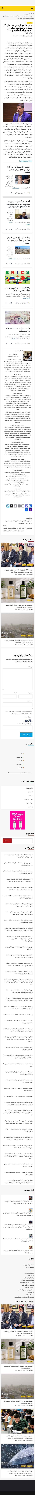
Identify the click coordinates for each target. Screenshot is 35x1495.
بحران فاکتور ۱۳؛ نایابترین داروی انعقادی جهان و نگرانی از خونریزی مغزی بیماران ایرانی (17, 1214)
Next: (17, 528)
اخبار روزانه (29, 23)
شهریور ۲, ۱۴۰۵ (21, 574)
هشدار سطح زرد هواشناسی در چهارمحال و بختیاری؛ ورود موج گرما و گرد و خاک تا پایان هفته (17, 1146)
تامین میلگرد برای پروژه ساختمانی (24, 1296)
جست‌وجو (30, 833)
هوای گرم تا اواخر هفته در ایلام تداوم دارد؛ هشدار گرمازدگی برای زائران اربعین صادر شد (19, 991)
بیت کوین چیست (29, 1294)
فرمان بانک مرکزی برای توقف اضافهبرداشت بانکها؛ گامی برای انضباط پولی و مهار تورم (18, 972)
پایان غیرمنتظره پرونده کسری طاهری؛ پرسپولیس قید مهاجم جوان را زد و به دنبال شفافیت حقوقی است (18, 1122)
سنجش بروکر (30, 1267)
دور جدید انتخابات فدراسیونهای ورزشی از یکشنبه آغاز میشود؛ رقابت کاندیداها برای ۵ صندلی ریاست (17, 1138)
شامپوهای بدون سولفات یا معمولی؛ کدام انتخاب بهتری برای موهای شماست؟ (19, 606)
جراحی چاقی (30, 1275)
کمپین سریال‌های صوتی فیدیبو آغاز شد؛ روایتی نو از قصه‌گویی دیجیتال (18, 1048)
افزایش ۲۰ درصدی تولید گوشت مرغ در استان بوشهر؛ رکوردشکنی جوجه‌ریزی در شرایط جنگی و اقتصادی (18, 929)
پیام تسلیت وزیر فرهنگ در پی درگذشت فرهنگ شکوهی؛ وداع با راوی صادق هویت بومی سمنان (19, 964)
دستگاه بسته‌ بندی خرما (27, 1282)
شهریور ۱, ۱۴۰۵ (21, 609)
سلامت (30, 795)
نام (15, 693)
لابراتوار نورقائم (29, 1287)
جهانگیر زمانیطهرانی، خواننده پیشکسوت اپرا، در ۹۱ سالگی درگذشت (19, 1130)
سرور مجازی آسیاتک (28, 1284)
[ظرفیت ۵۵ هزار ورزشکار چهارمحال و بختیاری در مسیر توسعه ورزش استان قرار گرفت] (17, 555)
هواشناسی (23, 635)
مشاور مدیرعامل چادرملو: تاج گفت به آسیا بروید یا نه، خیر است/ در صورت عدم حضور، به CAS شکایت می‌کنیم (17, 1039)
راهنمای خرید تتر (29, 1277)
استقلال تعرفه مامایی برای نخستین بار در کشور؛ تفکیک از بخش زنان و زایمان (17, 1239)
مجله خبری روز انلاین (25, 160)
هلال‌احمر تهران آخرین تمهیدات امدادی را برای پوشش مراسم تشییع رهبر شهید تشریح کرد (18, 1202)
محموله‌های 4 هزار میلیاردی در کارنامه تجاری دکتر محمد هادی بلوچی (19, 1081)
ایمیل (30, 693)
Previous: (18, 521)
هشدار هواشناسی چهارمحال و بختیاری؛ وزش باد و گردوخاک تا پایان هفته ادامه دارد (19, 956)
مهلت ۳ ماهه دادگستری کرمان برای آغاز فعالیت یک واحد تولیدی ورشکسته (18, 1073)
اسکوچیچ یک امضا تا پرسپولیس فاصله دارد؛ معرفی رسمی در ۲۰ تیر (18, 1173)
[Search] (2, 8)
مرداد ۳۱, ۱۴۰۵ (21, 645)
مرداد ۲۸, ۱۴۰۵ (21, 1440)
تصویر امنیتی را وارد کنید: (24, 723)
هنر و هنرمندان (28, 799)
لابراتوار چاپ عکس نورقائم (26, 1289)
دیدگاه (30, 667)
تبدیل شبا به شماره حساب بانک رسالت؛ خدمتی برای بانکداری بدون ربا (18, 1165)
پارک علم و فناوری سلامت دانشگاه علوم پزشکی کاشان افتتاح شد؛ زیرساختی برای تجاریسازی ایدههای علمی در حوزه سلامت (17, 1227)
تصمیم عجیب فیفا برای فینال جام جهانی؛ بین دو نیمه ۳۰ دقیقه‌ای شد (18, 1089)
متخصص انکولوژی (29, 1264)
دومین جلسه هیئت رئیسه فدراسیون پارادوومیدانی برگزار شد (18, 948)
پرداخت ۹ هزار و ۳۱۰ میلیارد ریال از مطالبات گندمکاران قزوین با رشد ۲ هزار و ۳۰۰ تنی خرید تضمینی (18, 1007)
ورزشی (24, 565)
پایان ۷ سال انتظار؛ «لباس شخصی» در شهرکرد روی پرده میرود (17, 1064)
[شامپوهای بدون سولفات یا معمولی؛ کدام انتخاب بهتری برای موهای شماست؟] (17, 590)
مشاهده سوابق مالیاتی (27, 1280)
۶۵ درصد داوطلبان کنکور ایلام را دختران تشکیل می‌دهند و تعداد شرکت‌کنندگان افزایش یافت (19, 880)
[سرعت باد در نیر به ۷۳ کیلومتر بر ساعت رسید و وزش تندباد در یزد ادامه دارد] (17, 625)
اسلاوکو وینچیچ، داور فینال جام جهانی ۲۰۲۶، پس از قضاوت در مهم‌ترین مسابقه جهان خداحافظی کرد (19, 999)
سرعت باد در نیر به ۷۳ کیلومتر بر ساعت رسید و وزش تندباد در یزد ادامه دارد (18, 641)
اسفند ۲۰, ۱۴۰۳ (20, 36)
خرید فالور (31, 1292)
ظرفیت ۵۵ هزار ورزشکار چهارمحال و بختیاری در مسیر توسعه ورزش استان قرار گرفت (18, 570)
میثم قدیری (28, 36)
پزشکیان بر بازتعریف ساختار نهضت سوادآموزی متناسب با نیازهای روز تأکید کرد (17, 896)
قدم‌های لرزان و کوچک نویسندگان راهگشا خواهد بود (18, 1096)
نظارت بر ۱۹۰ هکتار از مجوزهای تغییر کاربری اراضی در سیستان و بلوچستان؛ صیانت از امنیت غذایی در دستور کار (17, 1112)
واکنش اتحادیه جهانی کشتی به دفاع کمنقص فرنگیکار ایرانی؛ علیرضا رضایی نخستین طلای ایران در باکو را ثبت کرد (17, 981)
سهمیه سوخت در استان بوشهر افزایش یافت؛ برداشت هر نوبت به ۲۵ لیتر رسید (18, 921)
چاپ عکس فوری (29, 1272)
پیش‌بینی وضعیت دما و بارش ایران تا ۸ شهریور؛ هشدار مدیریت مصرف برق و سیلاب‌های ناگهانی (17, 1029)
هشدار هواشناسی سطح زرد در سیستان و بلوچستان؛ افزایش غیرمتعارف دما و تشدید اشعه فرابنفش (18, 1103)
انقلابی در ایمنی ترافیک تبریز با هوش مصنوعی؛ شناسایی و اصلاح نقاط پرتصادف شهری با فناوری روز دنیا (17, 1181)
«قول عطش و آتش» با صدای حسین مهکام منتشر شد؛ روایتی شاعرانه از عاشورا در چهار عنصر (18, 913)
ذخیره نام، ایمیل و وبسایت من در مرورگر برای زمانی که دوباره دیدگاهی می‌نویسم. (19, 712)
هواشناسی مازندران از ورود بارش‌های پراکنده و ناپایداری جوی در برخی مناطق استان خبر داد (19, 888)
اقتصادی (30, 792)
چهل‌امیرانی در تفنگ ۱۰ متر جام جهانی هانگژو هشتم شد (17, 1014)
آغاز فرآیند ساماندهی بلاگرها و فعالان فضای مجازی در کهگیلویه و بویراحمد (18, 1021)
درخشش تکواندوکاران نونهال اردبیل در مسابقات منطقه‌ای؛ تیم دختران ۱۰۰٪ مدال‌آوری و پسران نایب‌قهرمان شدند (19, 938)
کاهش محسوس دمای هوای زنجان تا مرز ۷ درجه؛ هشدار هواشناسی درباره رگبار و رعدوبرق (17, 1056)
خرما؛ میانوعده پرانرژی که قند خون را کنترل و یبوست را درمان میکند (18, 1251)
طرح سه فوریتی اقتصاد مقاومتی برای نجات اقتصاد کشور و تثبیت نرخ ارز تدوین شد (19, 905)
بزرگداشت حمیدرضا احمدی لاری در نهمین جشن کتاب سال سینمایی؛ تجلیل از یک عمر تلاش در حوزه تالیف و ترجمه (18, 1155)
